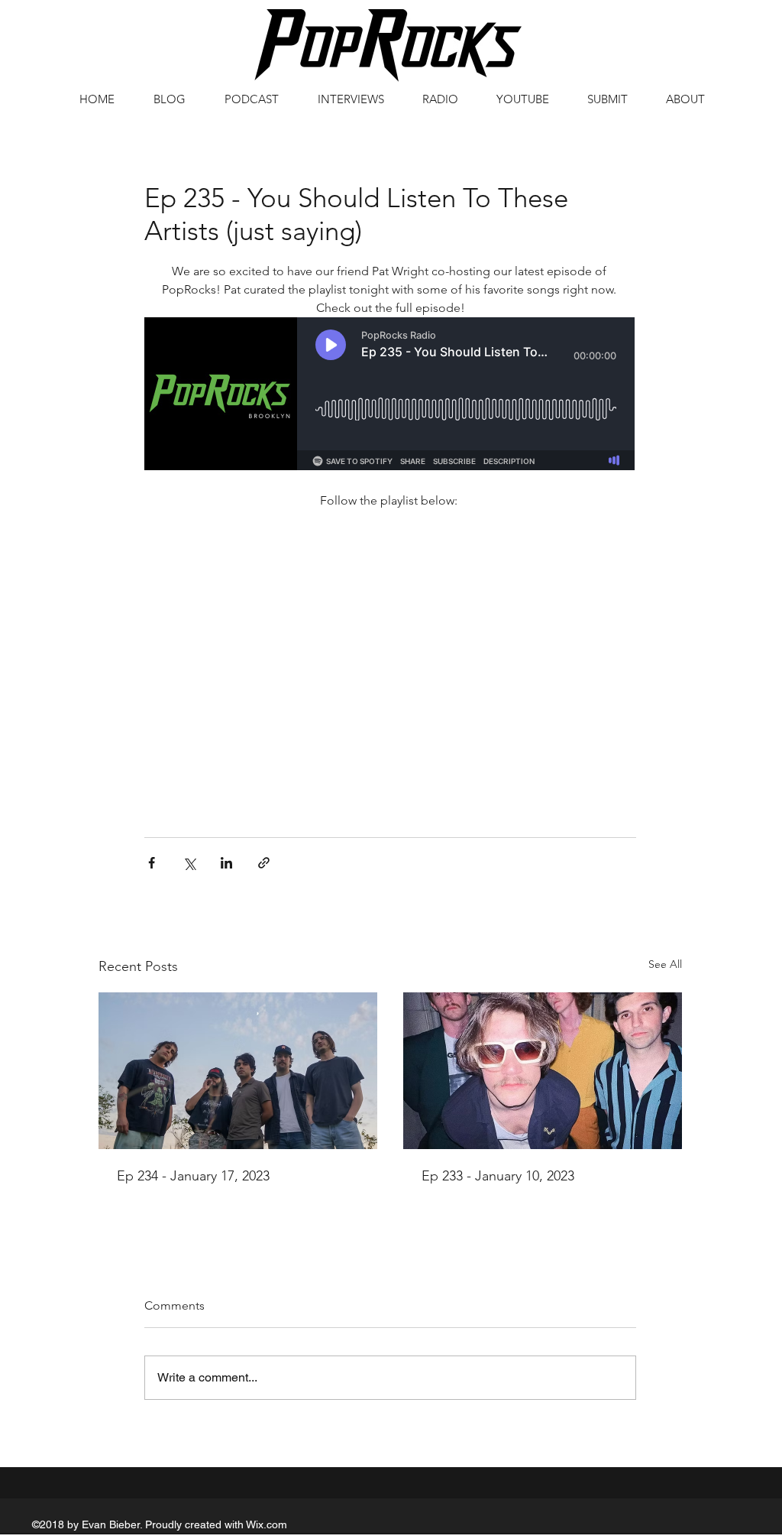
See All (665, 964)
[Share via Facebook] (151, 863)
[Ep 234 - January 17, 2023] (238, 1070)
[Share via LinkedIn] (226, 863)
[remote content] (390, 395)
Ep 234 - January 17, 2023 (193, 1175)
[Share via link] (264, 863)
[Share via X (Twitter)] (189, 863)
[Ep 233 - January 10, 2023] (542, 1070)
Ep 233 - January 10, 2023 (498, 1175)
